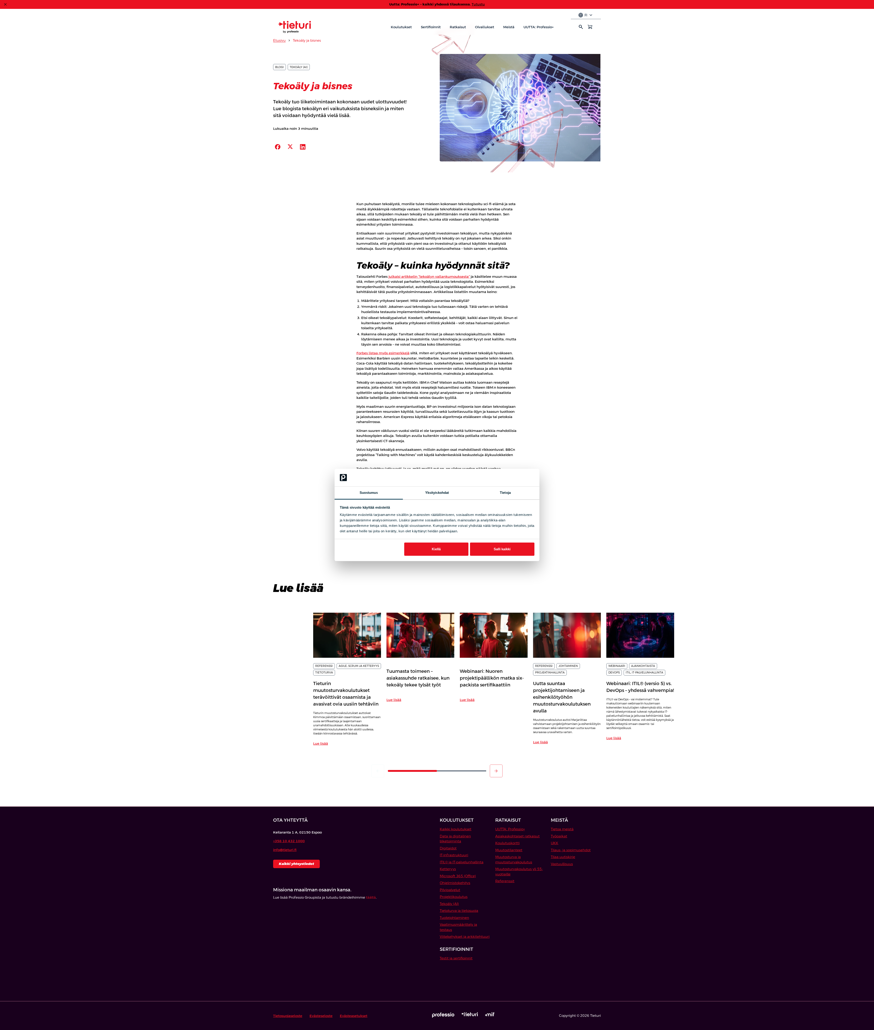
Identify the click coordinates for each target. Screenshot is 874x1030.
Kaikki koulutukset (455, 829)
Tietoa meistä (562, 829)
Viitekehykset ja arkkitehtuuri (465, 936)
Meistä (508, 27)
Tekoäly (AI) (449, 904)
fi (586, 15)
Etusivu (279, 40)
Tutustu (478, 4)
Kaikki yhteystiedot (296, 864)
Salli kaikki (502, 549)
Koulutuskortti (507, 843)
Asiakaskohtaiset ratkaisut (517, 836)
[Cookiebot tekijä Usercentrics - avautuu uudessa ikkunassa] (514, 477)
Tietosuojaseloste (287, 1016)
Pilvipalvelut (450, 890)
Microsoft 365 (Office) (458, 876)
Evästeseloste (321, 1016)
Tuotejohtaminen (454, 918)
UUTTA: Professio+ (538, 27)
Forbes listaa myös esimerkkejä (382, 353)
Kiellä (436, 549)
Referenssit (504, 881)
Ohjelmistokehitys (455, 883)
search (581, 27)
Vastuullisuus (562, 864)
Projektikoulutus (453, 897)
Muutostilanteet (508, 850)
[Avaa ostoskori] (590, 27)
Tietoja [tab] (505, 493)
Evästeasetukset (353, 1016)
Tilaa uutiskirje (563, 857)
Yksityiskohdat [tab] (437, 493)
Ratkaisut (458, 27)
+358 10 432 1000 (289, 841)
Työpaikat (559, 836)
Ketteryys (448, 869)
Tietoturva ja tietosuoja (459, 911)
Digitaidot (448, 848)
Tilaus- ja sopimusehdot (571, 850)
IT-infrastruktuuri (454, 855)
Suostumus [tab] (369, 493)
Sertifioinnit (431, 27)
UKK (554, 843)
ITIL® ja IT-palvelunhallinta (461, 862)
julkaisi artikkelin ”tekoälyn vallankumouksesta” (429, 276)
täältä (371, 897)
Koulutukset (401, 27)
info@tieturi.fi (285, 850)
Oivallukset (484, 27)
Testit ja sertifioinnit (456, 958)
